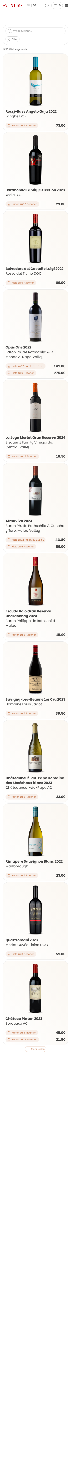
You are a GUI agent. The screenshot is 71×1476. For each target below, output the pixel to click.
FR (28, 5)
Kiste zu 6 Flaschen (23, 282)
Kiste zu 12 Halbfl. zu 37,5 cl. (28, 366)
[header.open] (66, 5)
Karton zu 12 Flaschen (24, 204)
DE (34, 5)
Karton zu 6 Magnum (24, 1032)
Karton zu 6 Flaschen (24, 125)
